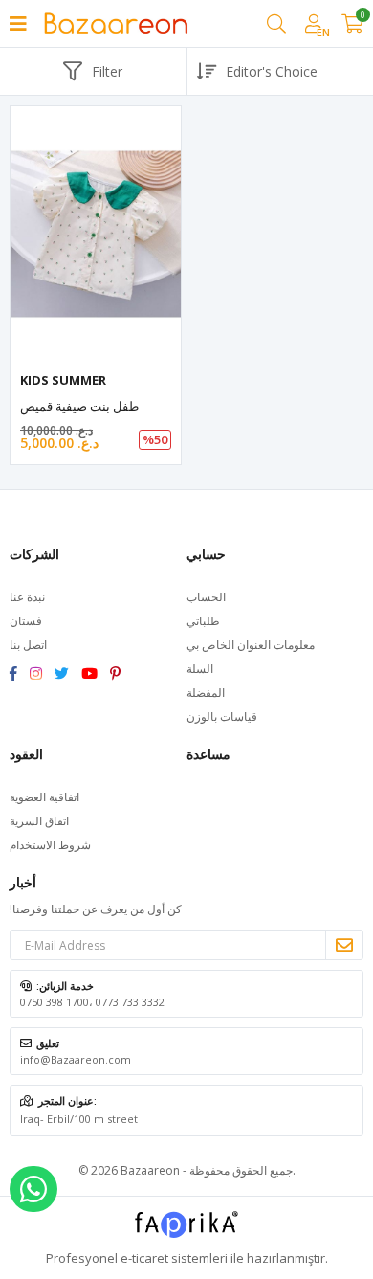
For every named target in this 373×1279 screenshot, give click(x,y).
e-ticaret (144, 1258)
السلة (199, 669)
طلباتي (203, 621)
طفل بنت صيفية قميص (79, 406)
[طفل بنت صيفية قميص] (96, 234)
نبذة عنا (27, 597)
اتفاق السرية (39, 821)
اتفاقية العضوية (44, 797)
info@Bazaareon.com (75, 1059)
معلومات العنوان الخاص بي (250, 645)
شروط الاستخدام (50, 845)
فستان (26, 621)
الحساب (206, 597)
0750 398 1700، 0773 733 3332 (92, 1002)
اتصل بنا (28, 645)
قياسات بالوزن (221, 716)
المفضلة (205, 692)
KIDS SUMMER (63, 380)
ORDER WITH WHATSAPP (33, 1189)
